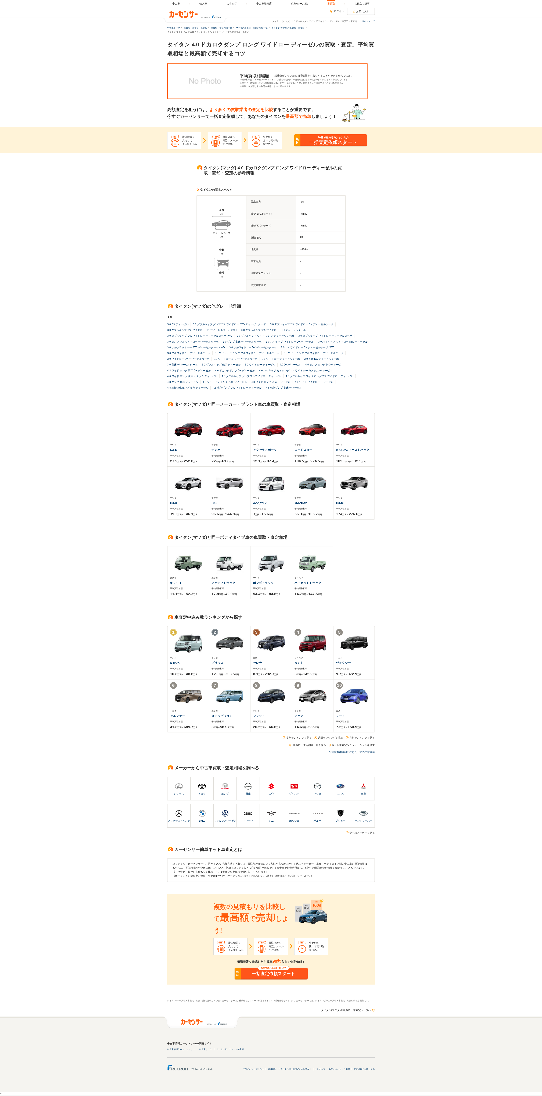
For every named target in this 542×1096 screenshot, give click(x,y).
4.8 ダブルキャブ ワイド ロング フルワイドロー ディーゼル (319, 376)
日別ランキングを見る (299, 737)
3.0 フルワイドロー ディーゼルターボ (188, 353)
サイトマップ (368, 21)
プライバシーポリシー (253, 1069)
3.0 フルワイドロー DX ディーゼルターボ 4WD (308, 347)
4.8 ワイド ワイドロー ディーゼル (314, 382)
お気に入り (362, 11)
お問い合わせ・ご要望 (339, 1069)
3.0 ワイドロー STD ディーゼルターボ (235, 358)
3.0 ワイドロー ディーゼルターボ (281, 358)
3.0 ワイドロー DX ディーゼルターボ (188, 358)
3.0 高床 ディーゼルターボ (182, 364)
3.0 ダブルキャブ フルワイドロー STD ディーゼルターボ (273, 330)
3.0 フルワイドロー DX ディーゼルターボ (253, 347)
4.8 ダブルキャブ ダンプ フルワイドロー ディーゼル (251, 376)
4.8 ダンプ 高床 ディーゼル (182, 382)
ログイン (339, 11)
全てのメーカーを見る (362, 832)
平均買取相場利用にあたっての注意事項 (352, 752)
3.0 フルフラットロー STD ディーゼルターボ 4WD (196, 347)
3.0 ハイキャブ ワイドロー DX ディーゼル (290, 341)
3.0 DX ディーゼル (177, 324)
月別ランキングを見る (362, 737)
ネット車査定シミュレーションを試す (353, 745)
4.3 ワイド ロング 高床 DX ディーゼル (189, 370)
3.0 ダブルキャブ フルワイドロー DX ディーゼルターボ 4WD (202, 330)
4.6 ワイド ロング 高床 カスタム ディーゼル (192, 376)
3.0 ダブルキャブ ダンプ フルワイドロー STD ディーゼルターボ (229, 324)
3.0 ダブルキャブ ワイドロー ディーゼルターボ (325, 335)
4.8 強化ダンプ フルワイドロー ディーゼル (237, 387)
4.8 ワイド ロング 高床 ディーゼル (270, 382)
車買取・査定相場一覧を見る (309, 745)
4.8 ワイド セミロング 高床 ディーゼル (225, 382)
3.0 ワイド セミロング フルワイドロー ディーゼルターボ (247, 353)
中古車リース (205, 1049)
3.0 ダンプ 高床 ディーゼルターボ (242, 341)
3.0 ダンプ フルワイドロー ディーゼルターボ (192, 341)
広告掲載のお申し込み (364, 1069)
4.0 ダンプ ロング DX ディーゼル (324, 364)
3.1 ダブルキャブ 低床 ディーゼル (221, 364)
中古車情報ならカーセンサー (181, 1049)
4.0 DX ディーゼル (290, 364)
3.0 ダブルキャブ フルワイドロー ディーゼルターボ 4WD (199, 335)
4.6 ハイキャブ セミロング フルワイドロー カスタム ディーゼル (295, 370)
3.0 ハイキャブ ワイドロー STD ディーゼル (343, 341)
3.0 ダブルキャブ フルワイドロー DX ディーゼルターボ (301, 324)
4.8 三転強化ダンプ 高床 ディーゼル (187, 387)
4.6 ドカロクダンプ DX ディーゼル (235, 370)
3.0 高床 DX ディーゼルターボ (321, 358)
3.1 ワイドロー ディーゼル (260, 364)
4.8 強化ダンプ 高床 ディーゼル (284, 387)
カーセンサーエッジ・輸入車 (230, 1049)
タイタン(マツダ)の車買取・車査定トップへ (346, 1010)
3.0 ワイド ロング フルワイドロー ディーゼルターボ (313, 353)
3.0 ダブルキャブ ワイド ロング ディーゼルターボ (265, 335)
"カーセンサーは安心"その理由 (294, 1069)
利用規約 (272, 1069)
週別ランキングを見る (330, 737)
